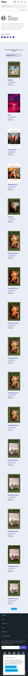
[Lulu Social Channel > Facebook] (9, 653)
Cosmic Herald (12, 149)
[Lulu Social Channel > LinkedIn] (14, 653)
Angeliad (10, 80)
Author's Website (5, 34)
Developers (4, 631)
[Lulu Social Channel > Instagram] (5, 653)
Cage (9, 115)
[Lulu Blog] (23, 653)
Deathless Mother (12, 184)
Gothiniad (10, 217)
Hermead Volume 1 (13, 253)
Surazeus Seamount (12, 116)
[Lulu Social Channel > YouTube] (18, 653)
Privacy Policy (8, 672)
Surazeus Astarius (12, 81)
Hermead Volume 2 (13, 460)
